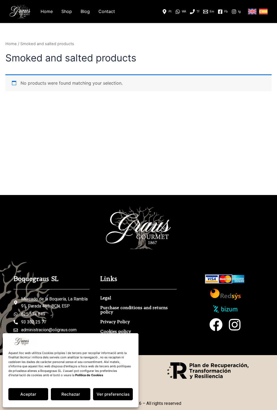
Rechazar (70, 394)
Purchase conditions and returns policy (134, 310)
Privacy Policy (115, 321)
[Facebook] (216, 324)
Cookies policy (115, 331)
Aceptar (28, 394)
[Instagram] (234, 324)
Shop (66, 11)
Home (47, 11)
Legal (105, 297)
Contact (106, 11)
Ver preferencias (113, 394)
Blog (85, 11)
